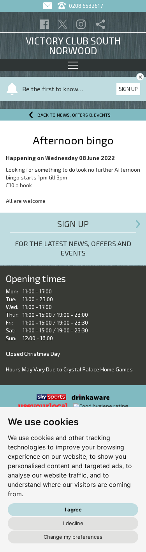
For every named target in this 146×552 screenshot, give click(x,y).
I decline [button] (73, 523)
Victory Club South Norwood (73, 45)
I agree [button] (73, 509)
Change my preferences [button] (73, 537)
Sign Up (128, 88)
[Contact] (48, 5)
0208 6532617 (85, 5)
